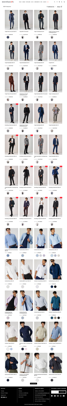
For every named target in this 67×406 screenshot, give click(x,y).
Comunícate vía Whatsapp (40, 395)
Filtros (58, 6)
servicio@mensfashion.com (43, 393)
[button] (11, 29)
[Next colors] (61, 318)
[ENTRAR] (61, 2)
